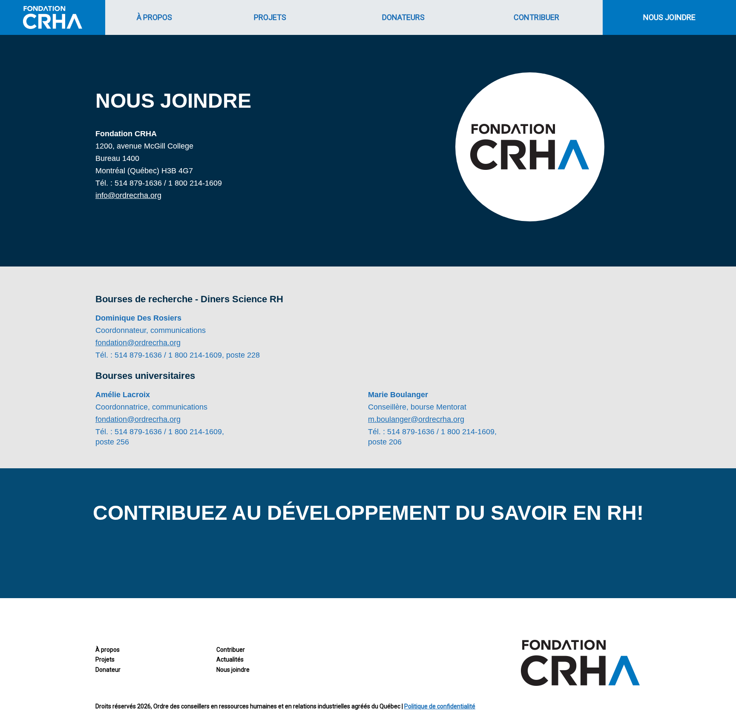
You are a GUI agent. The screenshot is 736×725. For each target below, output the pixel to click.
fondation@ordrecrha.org (138, 342)
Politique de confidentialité (439, 706)
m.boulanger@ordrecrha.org (416, 419)
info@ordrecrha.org (128, 195)
